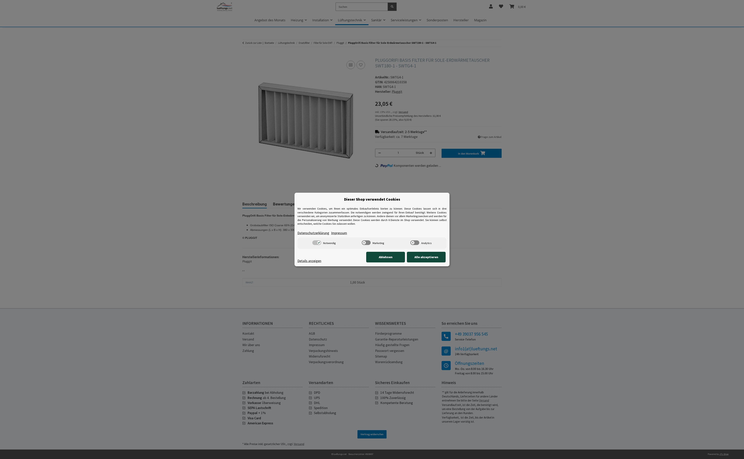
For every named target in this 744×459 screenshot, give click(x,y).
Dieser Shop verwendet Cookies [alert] (372, 199)
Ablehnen (386, 257)
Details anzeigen (309, 261)
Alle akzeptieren (426, 257)
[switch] (316, 242)
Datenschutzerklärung (313, 233)
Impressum (339, 233)
